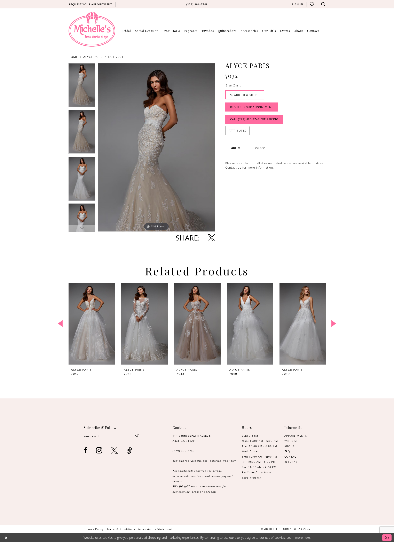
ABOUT (289, 446)
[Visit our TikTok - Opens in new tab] (129, 450)
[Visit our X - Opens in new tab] (114, 450)
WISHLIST (291, 440)
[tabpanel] (82, 86)
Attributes (237, 130)
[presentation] (92, 324)
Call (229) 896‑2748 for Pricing (254, 119)
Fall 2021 (115, 57)
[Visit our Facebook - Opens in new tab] (86, 450)
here (307, 537)
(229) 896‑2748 (184, 450)
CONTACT (291, 456)
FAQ (287, 451)
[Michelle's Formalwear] (92, 29)
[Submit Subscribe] (136, 436)
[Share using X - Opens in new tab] (211, 237)
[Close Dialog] (6, 537)
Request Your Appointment (251, 107)
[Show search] (323, 4)
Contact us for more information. (249, 167)
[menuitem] (90, 4)
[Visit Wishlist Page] (312, 4)
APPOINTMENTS (295, 435)
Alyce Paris (93, 57)
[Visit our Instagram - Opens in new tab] (99, 450)
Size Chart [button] (233, 85)
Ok (387, 537)
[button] (298, 4)
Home (73, 57)
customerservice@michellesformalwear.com (205, 460)
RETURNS (291, 461)
